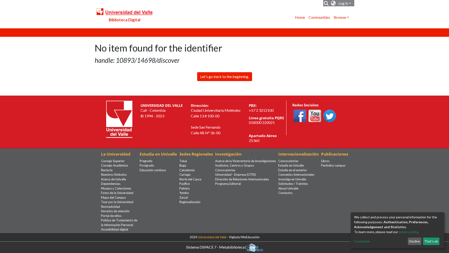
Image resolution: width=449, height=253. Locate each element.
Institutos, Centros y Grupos (234, 165)
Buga (182, 165)
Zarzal (183, 197)
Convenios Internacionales (296, 174)
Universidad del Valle (212, 237)
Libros (325, 161)
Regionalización (189, 202)
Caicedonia (187, 170)
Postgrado (147, 165)
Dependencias (110, 184)
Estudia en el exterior (292, 170)
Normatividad (110, 206)
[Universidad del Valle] (119, 119)
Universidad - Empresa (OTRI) (235, 174)
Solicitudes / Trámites (293, 184)
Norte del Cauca (190, 179)
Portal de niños (111, 216)
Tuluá (183, 161)
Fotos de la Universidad (117, 193)
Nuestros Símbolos (114, 174)
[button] (333, 3)
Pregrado (146, 161)
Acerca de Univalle (113, 179)
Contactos (285, 193)
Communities (319, 17)
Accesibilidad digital (114, 229)
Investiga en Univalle (292, 179)
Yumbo (184, 193)
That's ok (431, 241)
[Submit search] (326, 3)
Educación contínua (153, 170)
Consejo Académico (114, 165)
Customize (362, 241)
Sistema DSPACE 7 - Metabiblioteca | (216, 247)
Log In (343, 3)
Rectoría (106, 170)
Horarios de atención (115, 211)
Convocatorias (225, 170)
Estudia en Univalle (291, 165)
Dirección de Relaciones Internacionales (242, 179)
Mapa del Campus (113, 197)
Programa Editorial (228, 184)
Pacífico (184, 184)
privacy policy (408, 232)
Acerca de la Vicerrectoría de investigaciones (245, 161)
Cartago (185, 174)
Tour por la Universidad (117, 202)
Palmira (184, 188)
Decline (414, 241)
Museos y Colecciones (116, 188)
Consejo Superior (113, 161)
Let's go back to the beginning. (224, 76)
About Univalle (288, 188)
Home (300, 17)
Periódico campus (333, 165)
